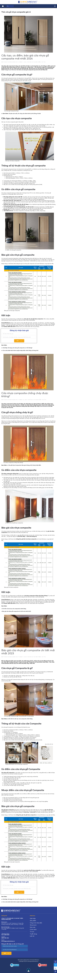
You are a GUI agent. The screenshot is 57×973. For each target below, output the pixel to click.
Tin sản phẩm (37, 62)
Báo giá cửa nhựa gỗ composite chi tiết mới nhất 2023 (16, 611)
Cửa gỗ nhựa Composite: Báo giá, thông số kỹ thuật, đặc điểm (24, 465)
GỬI (18, 340)
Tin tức (43, 62)
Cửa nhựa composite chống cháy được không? (24, 394)
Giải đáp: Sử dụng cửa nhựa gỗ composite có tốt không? (17, 348)
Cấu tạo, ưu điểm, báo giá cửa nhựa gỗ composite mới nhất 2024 (25, 57)
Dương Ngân (11, 62)
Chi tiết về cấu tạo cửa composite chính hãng (14, 608)
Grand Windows (12, 70)
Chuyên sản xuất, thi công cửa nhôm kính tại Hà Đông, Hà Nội (25, 113)
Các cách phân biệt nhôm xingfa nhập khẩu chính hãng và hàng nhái (20, 350)
